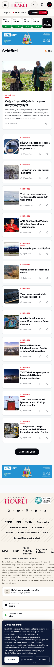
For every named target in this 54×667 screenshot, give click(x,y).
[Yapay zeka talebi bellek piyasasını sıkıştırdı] (11, 296)
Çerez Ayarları (27, 660)
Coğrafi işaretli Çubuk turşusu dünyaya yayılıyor (25, 103)
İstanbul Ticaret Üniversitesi (27, 538)
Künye (5, 551)
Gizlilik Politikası (10, 653)
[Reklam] (27, 38)
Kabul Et (11, 660)
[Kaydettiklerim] (42, 4)
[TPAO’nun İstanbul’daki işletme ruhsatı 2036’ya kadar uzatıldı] (11, 403)
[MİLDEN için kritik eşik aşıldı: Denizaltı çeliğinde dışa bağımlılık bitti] (11, 146)
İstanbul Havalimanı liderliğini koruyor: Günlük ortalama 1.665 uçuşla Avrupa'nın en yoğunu (33, 349)
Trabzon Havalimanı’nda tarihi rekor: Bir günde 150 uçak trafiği (34, 197)
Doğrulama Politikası (41, 550)
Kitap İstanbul (43, 522)
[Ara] (34, 4)
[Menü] (5, 4)
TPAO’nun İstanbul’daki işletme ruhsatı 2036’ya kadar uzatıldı (32, 402)
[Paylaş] (46, 124)
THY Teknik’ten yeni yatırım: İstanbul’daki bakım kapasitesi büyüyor (35, 375)
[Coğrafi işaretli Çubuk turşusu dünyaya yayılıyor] (27, 76)
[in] (44, 510)
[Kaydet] (39, 124)
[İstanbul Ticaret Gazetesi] (20, 4)
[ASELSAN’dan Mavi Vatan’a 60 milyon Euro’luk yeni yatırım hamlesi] (11, 225)
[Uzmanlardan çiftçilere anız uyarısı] (11, 272)
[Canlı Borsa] (49, 4)
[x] (9, 510)
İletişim (16, 551)
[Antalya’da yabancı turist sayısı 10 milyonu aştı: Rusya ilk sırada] (11, 322)
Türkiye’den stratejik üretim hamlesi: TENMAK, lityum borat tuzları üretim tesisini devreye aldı (34, 430)
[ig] (27, 510)
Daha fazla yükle (27, 452)
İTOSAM (10, 533)
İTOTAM (8, 522)
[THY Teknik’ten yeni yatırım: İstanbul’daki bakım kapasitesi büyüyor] (11, 376)
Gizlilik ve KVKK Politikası (27, 551)
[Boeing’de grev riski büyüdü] (11, 249)
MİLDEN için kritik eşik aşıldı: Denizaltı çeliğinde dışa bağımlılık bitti (35, 145)
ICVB (45, 533)
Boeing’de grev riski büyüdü (35, 248)
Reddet (42, 660)
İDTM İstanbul (38, 527)
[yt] (18, 510)
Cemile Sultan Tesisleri (28, 533)
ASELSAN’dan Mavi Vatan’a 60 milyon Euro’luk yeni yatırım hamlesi (34, 224)
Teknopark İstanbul (18, 527)
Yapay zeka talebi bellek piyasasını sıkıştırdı (33, 295)
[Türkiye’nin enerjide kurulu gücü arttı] (11, 172)
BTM (18, 522)
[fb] (36, 510)
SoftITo (28, 522)
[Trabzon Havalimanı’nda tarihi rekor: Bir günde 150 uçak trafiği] (11, 198)
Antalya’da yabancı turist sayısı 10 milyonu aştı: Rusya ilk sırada (34, 321)
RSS (50, 51)
